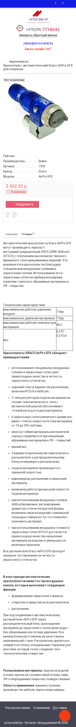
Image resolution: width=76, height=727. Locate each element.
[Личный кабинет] (68, 4)
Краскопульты (19, 61)
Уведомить (24, 204)
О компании (41, 708)
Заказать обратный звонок (38, 35)
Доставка (60, 708)
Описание (11, 234)
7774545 (43, 29)
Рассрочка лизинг (18, 708)
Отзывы (28, 234)
